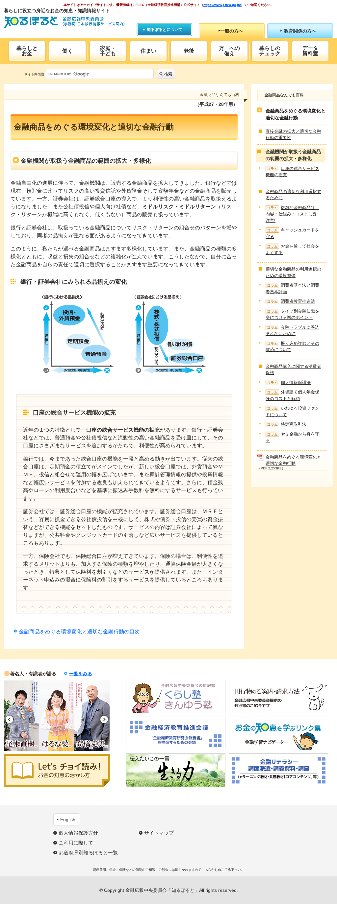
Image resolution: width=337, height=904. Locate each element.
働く (67, 51)
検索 (168, 74)
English (67, 819)
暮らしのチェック (269, 50)
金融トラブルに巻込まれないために (292, 330)
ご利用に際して (76, 842)
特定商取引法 (286, 424)
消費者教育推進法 (291, 301)
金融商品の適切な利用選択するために (293, 195)
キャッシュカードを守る (292, 233)
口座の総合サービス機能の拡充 (292, 172)
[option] (36, 715)
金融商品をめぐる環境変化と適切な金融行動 (295, 114)
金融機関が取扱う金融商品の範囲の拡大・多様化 (293, 155)
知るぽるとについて (164, 29)
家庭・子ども (108, 50)
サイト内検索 (34, 74)
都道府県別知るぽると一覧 (88, 852)
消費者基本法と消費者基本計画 (292, 288)
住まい (148, 51)
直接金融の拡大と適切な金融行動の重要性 (293, 134)
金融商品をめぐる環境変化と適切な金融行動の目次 (79, 631)
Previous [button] (9, 719)
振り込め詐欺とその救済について (292, 346)
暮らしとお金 (27, 50)
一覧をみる (80, 673)
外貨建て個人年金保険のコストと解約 (292, 395)
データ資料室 (310, 50)
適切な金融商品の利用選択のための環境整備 (293, 272)
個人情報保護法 (289, 382)
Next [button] (104, 719)
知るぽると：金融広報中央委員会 (64, 22)
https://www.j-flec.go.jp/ (222, 5)
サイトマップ (159, 832)
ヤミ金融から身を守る (292, 437)
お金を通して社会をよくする (292, 249)
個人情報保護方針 (78, 832)
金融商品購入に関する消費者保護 (293, 369)
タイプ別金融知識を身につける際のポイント (292, 314)
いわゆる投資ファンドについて (292, 411)
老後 (189, 51)
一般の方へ (231, 31)
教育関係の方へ (300, 31)
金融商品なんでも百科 (284, 95)
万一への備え (229, 50)
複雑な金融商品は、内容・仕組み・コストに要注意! (292, 214)
